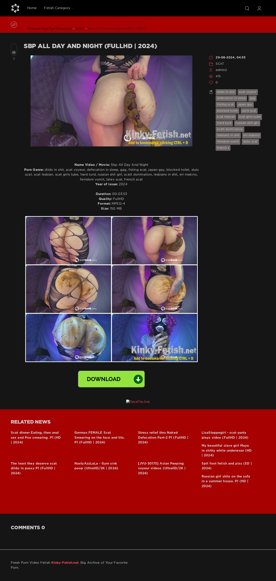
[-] (14, 52)
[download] (111, 379)
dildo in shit (226, 92)
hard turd (224, 123)
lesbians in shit (228, 135)
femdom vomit (228, 141)
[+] (14, 47)
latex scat (250, 141)
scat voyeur (248, 92)
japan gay (245, 104)
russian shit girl (247, 123)
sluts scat (249, 111)
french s (223, 148)
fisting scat (225, 104)
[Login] (259, 8)
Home (32, 8)
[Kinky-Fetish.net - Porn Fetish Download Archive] (15, 8)
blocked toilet (227, 111)
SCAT (220, 64)
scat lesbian (226, 117)
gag (252, 98)
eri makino (251, 135)
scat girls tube (250, 117)
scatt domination (230, 129)
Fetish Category (57, 8)
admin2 (221, 70)
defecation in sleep (231, 98)
